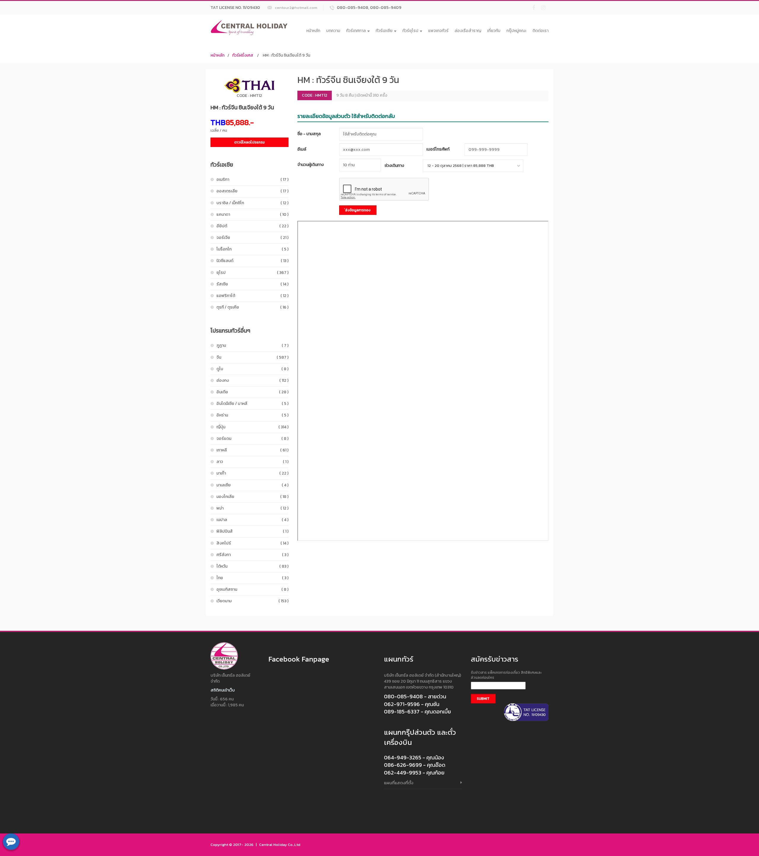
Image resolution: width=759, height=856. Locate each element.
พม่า (252, 508)
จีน (252, 357)
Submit (483, 698)
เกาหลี (252, 450)
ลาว (252, 462)
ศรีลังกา (252, 555)
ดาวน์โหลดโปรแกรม (249, 142)
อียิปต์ (252, 226)
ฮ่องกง (252, 380)
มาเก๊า (252, 473)
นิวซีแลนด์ (252, 261)
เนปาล (252, 520)
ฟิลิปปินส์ (252, 531)
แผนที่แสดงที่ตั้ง (398, 782)
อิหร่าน (252, 415)
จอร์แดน (252, 438)
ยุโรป (252, 272)
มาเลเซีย (252, 485)
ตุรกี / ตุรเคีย (252, 307)
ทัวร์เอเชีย (384, 31)
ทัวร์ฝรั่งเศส (242, 55)
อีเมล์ (301, 149)
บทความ (333, 31)
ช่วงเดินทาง (394, 165)
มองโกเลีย (252, 497)
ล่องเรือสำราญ (468, 31)
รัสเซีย (252, 284)
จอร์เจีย (252, 237)
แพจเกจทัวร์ (438, 31)
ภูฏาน (252, 345)
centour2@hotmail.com (296, 7)
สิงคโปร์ (252, 543)
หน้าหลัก (313, 31)
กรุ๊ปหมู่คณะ (516, 31)
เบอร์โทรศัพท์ (437, 149)
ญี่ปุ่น (252, 427)
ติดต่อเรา (540, 31)
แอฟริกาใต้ (252, 296)
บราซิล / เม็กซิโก (252, 203)
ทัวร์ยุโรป (410, 31)
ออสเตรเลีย (252, 191)
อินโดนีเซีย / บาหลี (252, 403)
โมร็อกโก (252, 249)
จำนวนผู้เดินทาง (310, 165)
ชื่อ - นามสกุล (309, 134)
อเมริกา (252, 179)
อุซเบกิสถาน (252, 589)
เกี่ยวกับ (493, 31)
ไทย (252, 578)
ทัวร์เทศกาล (356, 31)
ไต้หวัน (252, 566)
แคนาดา (252, 214)
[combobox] (473, 166)
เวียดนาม (252, 601)
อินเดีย (252, 392)
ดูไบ (252, 369)
